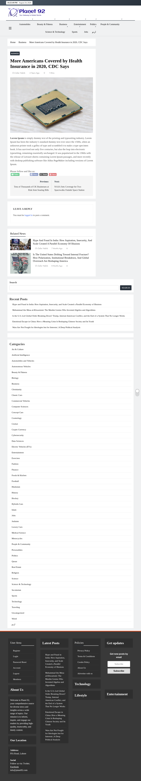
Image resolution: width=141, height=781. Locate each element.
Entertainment (80, 24)
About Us (82, 668)
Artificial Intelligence (21, 355)
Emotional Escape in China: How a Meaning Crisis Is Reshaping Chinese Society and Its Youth (53, 321)
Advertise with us (85, 673)
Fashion (15, 464)
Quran (14, 561)
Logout (16, 673)
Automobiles (24, 24)
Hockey (15, 498)
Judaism (15, 521)
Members (17, 679)
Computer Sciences (20, 407)
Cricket (15, 424)
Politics (93, 24)
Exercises (16, 458)
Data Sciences (18, 441)
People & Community (110, 24)
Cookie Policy (84, 662)
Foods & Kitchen (19, 475)
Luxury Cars (17, 527)
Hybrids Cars (17, 504)
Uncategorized (18, 613)
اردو (94, 32)
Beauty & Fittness (45, 24)
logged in (29, 215)
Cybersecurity (18, 435)
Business (63, 24)
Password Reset (19, 662)
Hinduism (16, 487)
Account (16, 668)
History (15, 493)
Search (13, 282)
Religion (15, 573)
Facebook (14, 767)
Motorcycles (17, 538)
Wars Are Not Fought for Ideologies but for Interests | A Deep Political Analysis (46, 327)
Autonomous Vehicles (21, 366)
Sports (74, 32)
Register (16, 651)
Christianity (17, 389)
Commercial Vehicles (21, 401)
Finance (15, 470)
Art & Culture (18, 349)
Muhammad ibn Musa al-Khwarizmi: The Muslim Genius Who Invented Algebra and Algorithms (53, 310)
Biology (15, 378)
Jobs (86, 32)
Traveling (16, 607)
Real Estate (16, 567)
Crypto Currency (19, 429)
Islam (14, 510)
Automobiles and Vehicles (23, 361)
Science (15, 578)
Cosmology (17, 418)
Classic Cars (17, 395)
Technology (17, 601)
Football (15, 481)
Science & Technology (55, 32)
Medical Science (19, 533)
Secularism (16, 590)
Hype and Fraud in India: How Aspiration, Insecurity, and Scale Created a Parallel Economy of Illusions (56, 304)
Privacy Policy (84, 651)
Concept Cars (17, 412)
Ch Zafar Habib (18, 73)
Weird (14, 619)
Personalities (17, 550)
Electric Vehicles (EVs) (21, 447)
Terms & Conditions (86, 656)
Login (15, 656)
